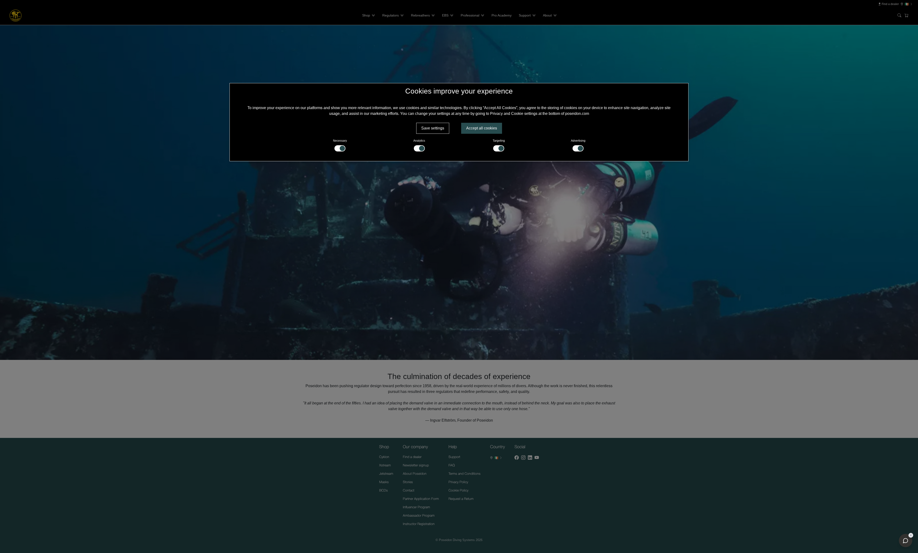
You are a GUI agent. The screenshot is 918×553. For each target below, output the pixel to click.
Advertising (578, 140)
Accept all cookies (481, 128)
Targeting (499, 140)
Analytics (419, 140)
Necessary (340, 140)
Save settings (432, 128)
